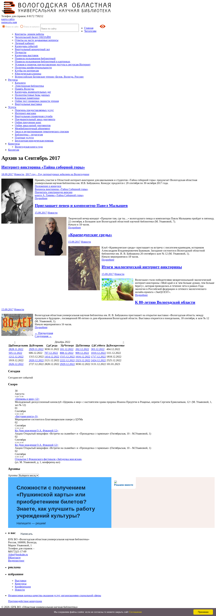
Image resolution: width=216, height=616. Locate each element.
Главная (88, 28)
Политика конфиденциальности (33, 67)
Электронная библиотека (29, 85)
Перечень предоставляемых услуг (34, 110)
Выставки (20, 580)
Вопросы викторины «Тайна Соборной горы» (61, 189)
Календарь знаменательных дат (33, 91)
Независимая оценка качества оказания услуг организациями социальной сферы (54, 595)
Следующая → (43, 336)
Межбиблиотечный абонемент (32, 128)
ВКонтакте (14, 557)
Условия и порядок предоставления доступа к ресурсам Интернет (52, 64)
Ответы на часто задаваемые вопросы (36, 40)
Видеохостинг (16, 560)
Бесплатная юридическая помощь (34, 140)
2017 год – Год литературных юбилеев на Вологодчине (57, 174)
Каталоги (20, 82)
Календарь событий (26, 46)
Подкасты (20, 52)
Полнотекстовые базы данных (32, 95)
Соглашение (135, 612)
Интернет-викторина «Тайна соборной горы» (43, 167)
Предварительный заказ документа (35, 119)
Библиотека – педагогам (29, 134)
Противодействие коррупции (25, 601)
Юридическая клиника (28, 73)
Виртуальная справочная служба (33, 116)
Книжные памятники (27, 98)
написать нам (9, 22)
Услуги (12, 107)
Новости (19, 174)
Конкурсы (14, 143)
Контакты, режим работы (29, 34)
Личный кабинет (24, 43)
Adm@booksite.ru (18, 554)
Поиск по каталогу (31, 27)
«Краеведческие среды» (90, 235)
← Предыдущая (44, 333)
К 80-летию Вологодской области (165, 302)
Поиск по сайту (12, 27)
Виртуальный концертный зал (32, 49)
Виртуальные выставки (28, 104)
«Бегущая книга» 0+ (26, 416)
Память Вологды (24, 88)
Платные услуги (24, 137)
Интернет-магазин (25, 113)
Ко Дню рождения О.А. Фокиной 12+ (36, 430)
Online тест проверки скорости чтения (37, 101)
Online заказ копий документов (33, 125)
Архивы (13, 475)
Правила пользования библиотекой (35, 58)
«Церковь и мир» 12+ (27, 398)
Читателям (90, 31)
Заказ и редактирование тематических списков (42, 131)
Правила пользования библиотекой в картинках (42, 61)
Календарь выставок (26, 55)
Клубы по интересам (27, 70)
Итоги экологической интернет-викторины (142, 267)
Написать (27, 533)
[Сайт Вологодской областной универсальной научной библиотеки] (56, 13)
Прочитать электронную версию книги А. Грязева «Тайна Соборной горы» (59, 194)
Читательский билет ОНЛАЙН (33, 37)
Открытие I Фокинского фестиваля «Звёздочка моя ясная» (48, 459)
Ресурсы (13, 79)
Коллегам (13, 149)
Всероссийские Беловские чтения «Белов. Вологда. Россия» (49, 76)
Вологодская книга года (29, 146)
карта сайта (8, 19)
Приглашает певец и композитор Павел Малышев (81, 205)
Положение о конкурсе (48, 186)
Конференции (23, 586)
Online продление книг (28, 122)
